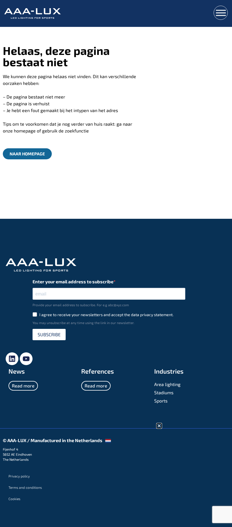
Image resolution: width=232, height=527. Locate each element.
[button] (159, 426)
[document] (116, 263)
